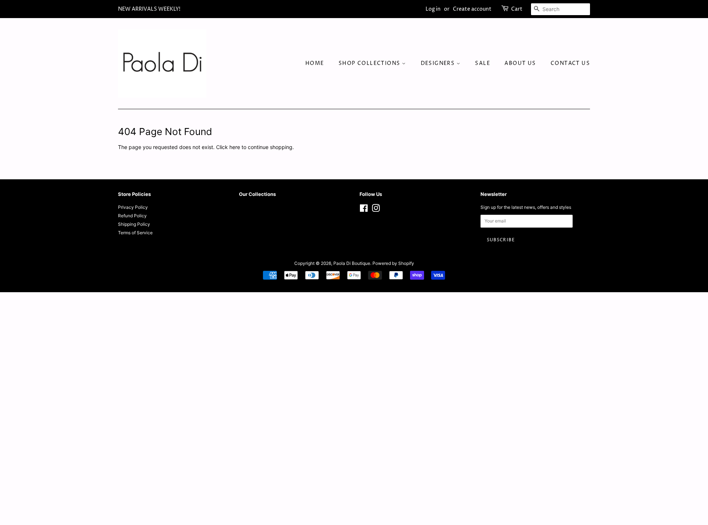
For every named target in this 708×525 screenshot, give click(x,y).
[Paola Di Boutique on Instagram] (376, 210)
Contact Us (570, 63)
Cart (517, 9)
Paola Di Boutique (351, 263)
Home (314, 63)
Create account (472, 9)
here (234, 147)
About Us (520, 63)
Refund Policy (132, 215)
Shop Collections (370, 63)
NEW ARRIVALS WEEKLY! (149, 9)
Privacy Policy (133, 207)
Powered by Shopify (393, 263)
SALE (482, 63)
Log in (433, 9)
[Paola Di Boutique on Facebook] (364, 210)
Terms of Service (135, 232)
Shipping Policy (134, 224)
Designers (439, 63)
